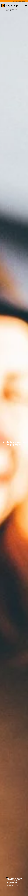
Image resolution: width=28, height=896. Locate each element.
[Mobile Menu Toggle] (26, 6)
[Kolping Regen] (9, 7)
